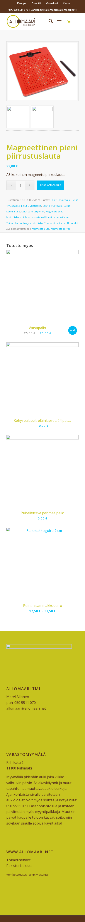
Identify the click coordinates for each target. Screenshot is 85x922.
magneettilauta (40, 228)
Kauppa (21, 3)
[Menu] (59, 21)
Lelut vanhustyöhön (32, 211)
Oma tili (36, 3)
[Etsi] (48, 21)
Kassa (66, 3)
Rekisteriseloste (19, 865)
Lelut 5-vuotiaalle (31, 205)
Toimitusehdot (18, 860)
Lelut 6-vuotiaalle (52, 205)
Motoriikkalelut (15, 217)
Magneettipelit (54, 211)
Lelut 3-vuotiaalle (61, 199)
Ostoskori (52, 3)
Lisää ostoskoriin (50, 185)
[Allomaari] (35, 21)
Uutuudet (72, 223)
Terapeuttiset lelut (55, 223)
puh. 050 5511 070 (21, 702)
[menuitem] (22, 3)
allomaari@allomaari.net (26, 708)
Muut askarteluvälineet (38, 217)
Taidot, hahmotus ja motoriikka (24, 223)
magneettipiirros (60, 228)
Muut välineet (61, 217)
